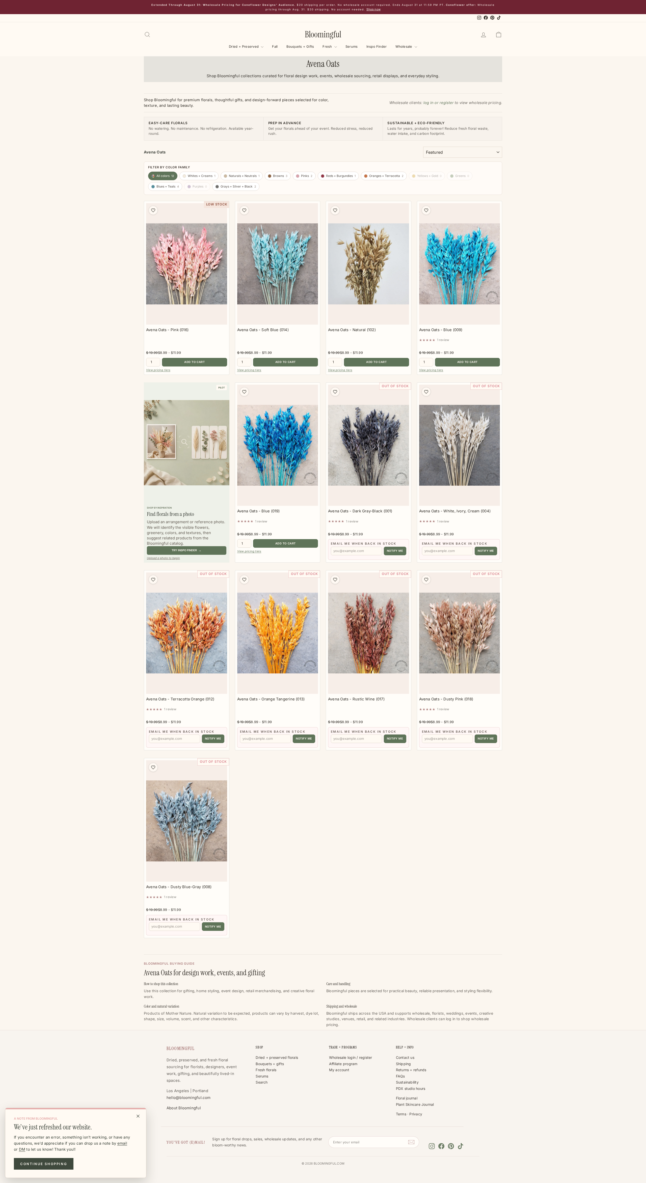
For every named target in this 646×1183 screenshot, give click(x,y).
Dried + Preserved (244, 46)
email (122, 1143)
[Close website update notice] (138, 1116)
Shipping (403, 1064)
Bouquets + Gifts (300, 46)
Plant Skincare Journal (415, 1104)
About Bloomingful (184, 1108)
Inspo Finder (376, 46)
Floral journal (406, 1098)
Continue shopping (43, 1164)
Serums (351, 46)
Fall (275, 46)
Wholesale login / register (350, 1057)
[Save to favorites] (153, 210)
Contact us (405, 1057)
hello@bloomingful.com (189, 1097)
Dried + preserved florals (277, 1057)
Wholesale (404, 46)
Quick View (186, 319)
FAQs (400, 1076)
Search (261, 1082)
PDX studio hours (410, 1088)
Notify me (395, 551)
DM (22, 1149)
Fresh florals (266, 1070)
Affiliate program (343, 1064)
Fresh (327, 46)
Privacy (415, 1114)
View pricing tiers (158, 370)
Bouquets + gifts (270, 1064)
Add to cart (194, 362)
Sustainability (407, 1082)
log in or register (438, 102)
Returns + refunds (411, 1070)
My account (339, 1070)
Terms (401, 1114)
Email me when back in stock (363, 543)
